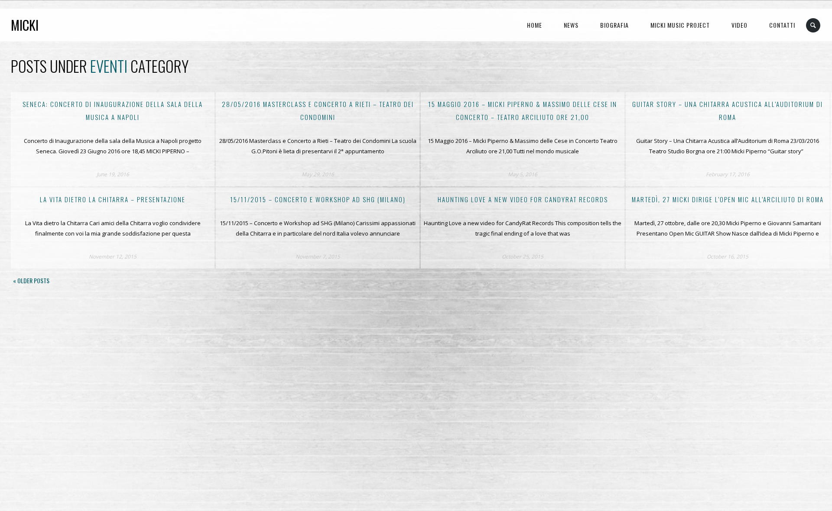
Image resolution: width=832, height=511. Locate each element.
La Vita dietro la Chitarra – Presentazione (112, 199)
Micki (25, 25)
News (571, 24)
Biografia (614, 24)
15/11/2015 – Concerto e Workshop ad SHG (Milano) (318, 199)
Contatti (782, 24)
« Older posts (31, 280)
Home (534, 24)
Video (739, 24)
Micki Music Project (680, 24)
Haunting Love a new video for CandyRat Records (523, 199)
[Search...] (813, 25)
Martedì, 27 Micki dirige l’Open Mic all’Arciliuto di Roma (728, 199)
